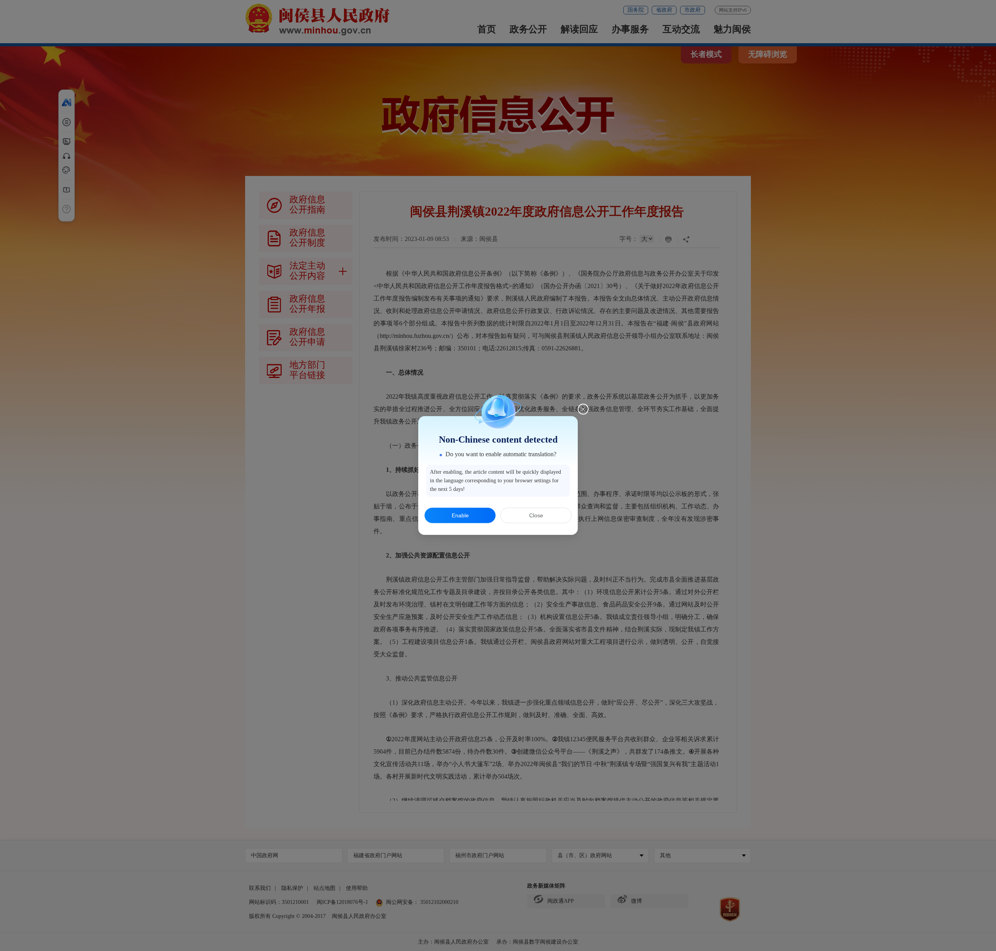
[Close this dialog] (583, 409)
